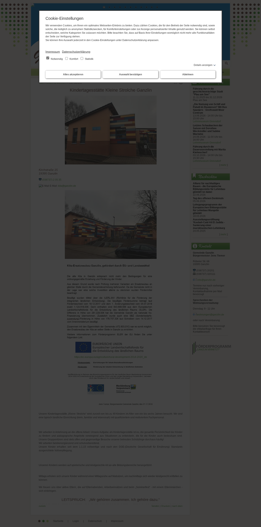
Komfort (74, 59)
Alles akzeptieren (73, 74)
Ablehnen (187, 74)
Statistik (88, 59)
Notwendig (56, 59)
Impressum (52, 51)
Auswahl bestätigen (130, 74)
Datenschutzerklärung (76, 51)
